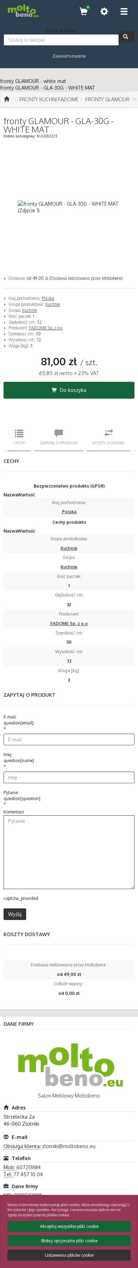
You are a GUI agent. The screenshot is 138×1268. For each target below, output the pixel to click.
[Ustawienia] (104, 11)
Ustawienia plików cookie (69, 1255)
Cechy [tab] (19, 442)
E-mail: (19, 720)
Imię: (19, 757)
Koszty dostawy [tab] (108, 442)
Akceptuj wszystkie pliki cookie (69, 1226)
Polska (48, 298)
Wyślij (15, 914)
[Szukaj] (126, 37)
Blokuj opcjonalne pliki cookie (69, 1240)
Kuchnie (52, 304)
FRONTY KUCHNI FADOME (49, 99)
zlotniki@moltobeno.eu (69, 1146)
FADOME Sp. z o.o (45, 327)
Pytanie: (22, 795)
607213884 (28, 1167)
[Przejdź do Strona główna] (6, 99)
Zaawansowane (69, 56)
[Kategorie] (124, 11)
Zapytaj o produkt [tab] (59, 442)
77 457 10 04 (28, 1174)
